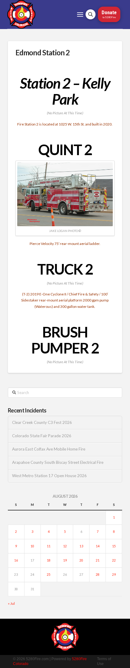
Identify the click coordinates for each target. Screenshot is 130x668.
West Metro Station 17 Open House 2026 (49, 476)
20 (81, 560)
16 (16, 560)
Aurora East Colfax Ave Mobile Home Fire (48, 449)
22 (114, 560)
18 (48, 560)
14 (97, 546)
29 (114, 574)
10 (32, 546)
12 (65, 546)
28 (97, 574)
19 (65, 560)
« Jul (11, 603)
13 (81, 546)
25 (48, 574)
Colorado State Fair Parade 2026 (41, 436)
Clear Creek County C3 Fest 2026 (42, 422)
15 (114, 546)
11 (48, 546)
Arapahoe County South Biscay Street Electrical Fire (57, 462)
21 (97, 560)
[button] (80, 14)
